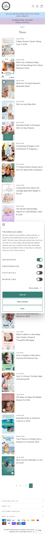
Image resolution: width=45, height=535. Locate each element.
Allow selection (22, 301)
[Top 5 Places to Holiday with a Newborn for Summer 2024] (8, 444)
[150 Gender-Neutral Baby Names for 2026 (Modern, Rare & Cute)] (8, 214)
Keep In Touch (8, 516)
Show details (34, 288)
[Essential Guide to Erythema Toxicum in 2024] (8, 424)
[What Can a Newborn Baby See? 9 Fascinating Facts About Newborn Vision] (8, 68)
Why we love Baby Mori (26, 104)
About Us (6, 506)
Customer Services (11, 511)
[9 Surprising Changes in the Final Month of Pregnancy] (8, 151)
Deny (22, 308)
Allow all (22, 295)
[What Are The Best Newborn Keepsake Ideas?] (8, 89)
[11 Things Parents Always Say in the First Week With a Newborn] (8, 172)
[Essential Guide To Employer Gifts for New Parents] (8, 131)
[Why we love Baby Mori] (8, 110)
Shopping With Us (10, 501)
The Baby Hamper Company (17, 529)
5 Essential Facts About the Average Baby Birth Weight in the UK (28, 191)
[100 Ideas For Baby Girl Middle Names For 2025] (8, 403)
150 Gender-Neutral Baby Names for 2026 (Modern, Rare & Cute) (29, 212)
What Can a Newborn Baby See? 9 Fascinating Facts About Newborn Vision (29, 65)
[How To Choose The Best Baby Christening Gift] (8, 382)
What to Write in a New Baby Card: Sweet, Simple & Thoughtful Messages (28, 337)
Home (22, 27)
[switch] (40, 266)
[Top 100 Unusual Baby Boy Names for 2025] (8, 319)
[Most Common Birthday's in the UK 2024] (8, 465)
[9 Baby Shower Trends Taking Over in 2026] (8, 47)
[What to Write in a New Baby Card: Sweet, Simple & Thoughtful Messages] (8, 340)
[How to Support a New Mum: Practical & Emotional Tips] (8, 361)
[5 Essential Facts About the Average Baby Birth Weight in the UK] (8, 193)
